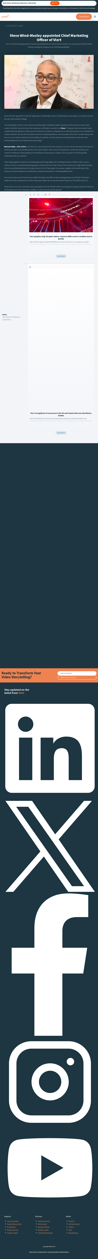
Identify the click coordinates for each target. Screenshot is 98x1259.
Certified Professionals (45, 1233)
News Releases (73, 1233)
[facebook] (50, 1035)
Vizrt (8, 25)
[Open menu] (95, 16)
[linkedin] (50, 798)
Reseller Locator (43, 1230)
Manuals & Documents (14, 1224)
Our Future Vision (74, 1224)
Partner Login (42, 1224)
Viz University (11, 1227)
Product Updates (12, 1233)
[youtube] (50, 1207)
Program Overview (44, 1221)
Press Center (17, 25)
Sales (70, 1230)
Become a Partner (43, 1227)
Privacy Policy (33, 1252)
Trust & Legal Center (53, 1252)
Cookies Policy (42, 1252)
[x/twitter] (50, 891)
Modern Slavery (64, 1252)
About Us (72, 1221)
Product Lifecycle (12, 1230)
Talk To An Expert (12, 1221)
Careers (71, 1227)
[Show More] (32, 250)
